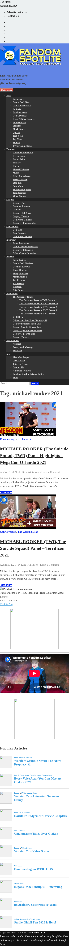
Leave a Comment (50, 472)
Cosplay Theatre (21, 216)
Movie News (18, 129)
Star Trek (17, 183)
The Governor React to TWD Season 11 (38, 300)
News (8, 95)
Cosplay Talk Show (22, 213)
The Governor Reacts (23, 297)
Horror (16, 166)
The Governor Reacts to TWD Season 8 (38, 310)
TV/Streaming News (22, 146)
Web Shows (11, 293)
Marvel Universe (21, 169)
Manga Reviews (20, 273)
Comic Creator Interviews (25, 246)
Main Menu (6, 90)
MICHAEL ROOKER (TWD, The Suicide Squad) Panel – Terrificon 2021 (33, 548)
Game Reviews (20, 270)
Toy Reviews (19, 280)
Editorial (17, 109)
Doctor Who (19, 159)
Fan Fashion (12, 340)
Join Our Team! (20, 364)
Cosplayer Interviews (23, 250)
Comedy (17, 210)
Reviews (10, 256)
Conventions (12, 226)
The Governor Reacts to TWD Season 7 (38, 314)
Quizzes (16, 132)
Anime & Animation (23, 152)
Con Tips (17, 230)
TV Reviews (18, 283)
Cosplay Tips (19, 203)
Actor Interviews (21, 243)
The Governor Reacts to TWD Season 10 (38, 303)
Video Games (19, 196)
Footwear (17, 350)
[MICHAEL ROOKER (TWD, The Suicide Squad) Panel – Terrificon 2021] (34, 512)
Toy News (17, 139)
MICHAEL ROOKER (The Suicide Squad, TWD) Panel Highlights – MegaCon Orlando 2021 (34, 455)
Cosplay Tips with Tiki (24, 334)
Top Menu (5, 1)
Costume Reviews (21, 206)
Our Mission (19, 360)
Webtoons (17, 287)
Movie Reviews (20, 277)
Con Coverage (19, 116)
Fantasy (17, 163)
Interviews (11, 240)
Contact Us (12, 16)
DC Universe (19, 156)
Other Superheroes (22, 176)
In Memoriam (19, 122)
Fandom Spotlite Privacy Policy (28, 374)
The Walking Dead (22, 189)
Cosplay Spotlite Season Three (27, 330)
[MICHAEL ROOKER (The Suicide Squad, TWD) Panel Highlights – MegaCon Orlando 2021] (34, 419)
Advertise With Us (16, 12)
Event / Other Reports (23, 119)
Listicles (17, 126)
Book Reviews (19, 260)
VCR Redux (19, 317)
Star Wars (18, 186)
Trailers (16, 142)
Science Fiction (20, 179)
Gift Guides (18, 290)
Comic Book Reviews (23, 263)
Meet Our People (21, 357)
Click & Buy (6, 604)
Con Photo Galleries (22, 220)
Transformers (19, 193)
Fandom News (20, 112)
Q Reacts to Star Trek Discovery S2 (30, 320)
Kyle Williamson (30, 472)
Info (8, 354)
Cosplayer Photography (24, 223)
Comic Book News (21, 102)
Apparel (17, 344)
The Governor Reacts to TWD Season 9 (38, 307)
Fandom (10, 149)
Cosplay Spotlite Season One (27, 324)
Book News (18, 99)
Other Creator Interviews (25, 253)
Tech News (18, 136)
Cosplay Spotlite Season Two (27, 327)
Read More (6, 492)
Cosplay (10, 199)
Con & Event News (22, 105)
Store (15, 377)
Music (16, 173)
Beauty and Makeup (23, 347)
